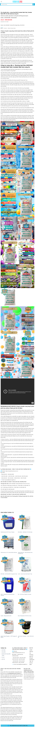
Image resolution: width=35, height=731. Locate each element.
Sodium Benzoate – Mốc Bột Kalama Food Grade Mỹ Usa (25, 553)
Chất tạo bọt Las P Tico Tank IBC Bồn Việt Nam (9, 552)
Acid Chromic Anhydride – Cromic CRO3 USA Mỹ (26, 637)
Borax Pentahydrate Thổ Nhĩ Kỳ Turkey (24, 615)
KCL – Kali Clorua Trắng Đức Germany (24, 594)
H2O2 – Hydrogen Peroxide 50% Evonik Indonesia (7, 595)
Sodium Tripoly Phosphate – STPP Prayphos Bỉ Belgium (9, 637)
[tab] (2, 28)
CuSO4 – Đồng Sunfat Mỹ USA (6, 615)
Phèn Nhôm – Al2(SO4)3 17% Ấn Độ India (25, 532)
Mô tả (2, 28)
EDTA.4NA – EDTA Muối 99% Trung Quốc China (9, 573)
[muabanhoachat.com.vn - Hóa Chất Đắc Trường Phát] (17, 1)
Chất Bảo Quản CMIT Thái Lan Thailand (7, 532)
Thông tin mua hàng (12, 28)
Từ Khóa (5, 28)
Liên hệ (3, 659)
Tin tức (3, 657)
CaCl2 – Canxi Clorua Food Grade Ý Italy (25, 573)
